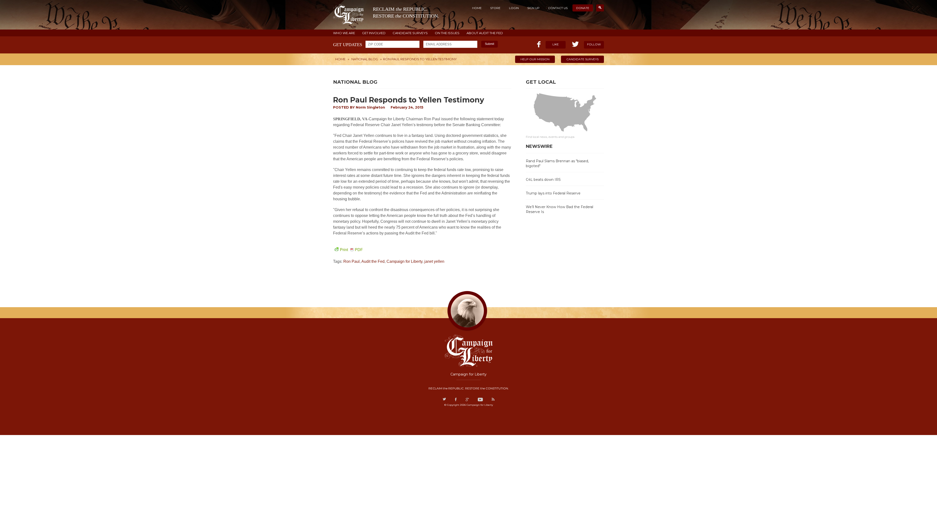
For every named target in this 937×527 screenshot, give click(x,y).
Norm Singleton (370, 107)
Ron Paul (351, 261)
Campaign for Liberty (404, 261)
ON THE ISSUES (447, 33)
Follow (594, 44)
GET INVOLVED (374, 33)
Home (477, 8)
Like (555, 44)
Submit (489, 44)
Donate (582, 8)
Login (514, 8)
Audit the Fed (373, 261)
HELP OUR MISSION (535, 59)
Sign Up (533, 8)
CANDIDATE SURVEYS (410, 33)
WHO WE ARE (344, 33)
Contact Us (558, 8)
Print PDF (351, 250)
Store (495, 8)
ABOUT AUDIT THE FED (485, 33)
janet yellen (434, 261)
